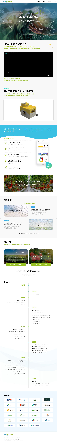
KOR (54, 1)
